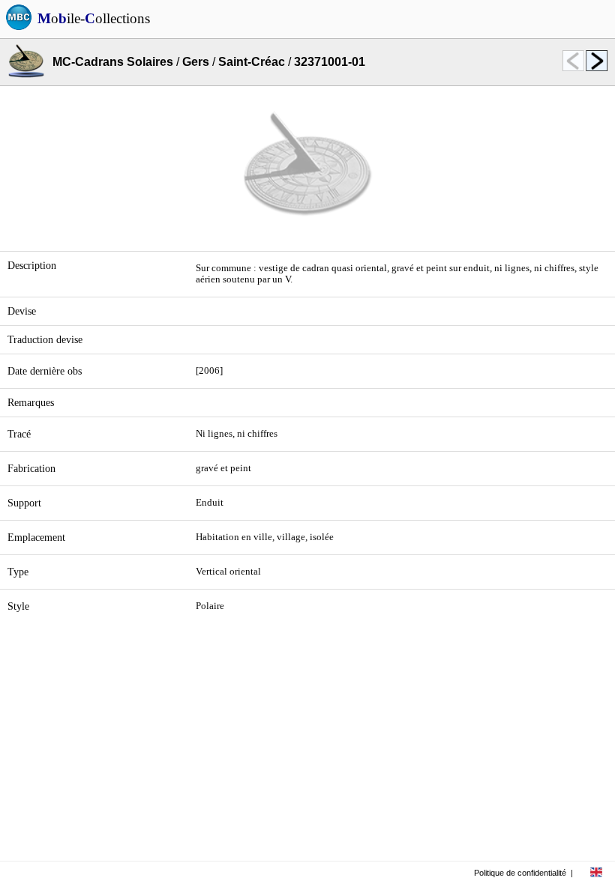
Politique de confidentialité (520, 872)
